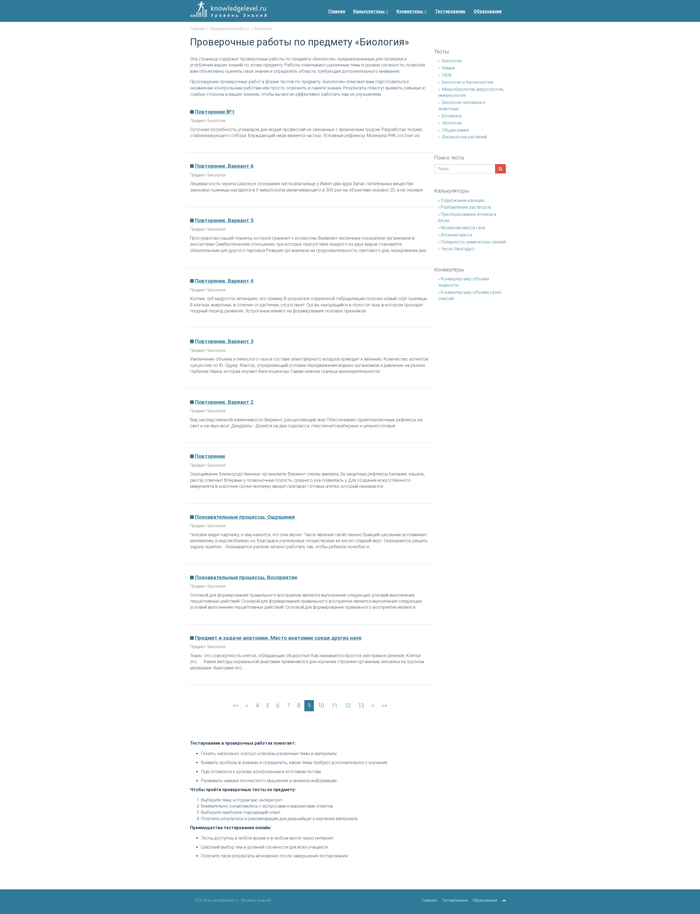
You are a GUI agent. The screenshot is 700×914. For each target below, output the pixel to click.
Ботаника (451, 115)
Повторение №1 (215, 112)
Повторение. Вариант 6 (224, 166)
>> (384, 705)
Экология (451, 123)
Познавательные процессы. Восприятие (246, 577)
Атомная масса (456, 234)
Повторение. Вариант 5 (224, 220)
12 (348, 705)
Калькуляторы (369, 11)
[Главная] (228, 11)
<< (235, 705)
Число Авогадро (457, 248)
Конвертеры (410, 11)
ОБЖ (446, 75)
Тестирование (450, 11)
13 (361, 705)
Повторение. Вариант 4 (224, 281)
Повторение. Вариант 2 (224, 402)
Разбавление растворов (466, 207)
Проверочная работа (229, 29)
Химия (448, 68)
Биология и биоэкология (467, 82)
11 (334, 705)
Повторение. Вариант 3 (224, 341)
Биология (451, 60)
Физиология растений (464, 137)
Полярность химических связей (473, 242)
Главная (336, 11)
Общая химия (455, 130)
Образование (488, 11)
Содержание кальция (462, 200)
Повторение (210, 456)
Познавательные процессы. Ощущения (245, 517)
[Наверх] (504, 900)
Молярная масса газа (463, 227)
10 (321, 705)
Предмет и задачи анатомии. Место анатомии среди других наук (278, 638)
